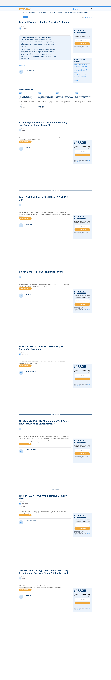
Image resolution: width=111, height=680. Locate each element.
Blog (85, 12)
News (24, 12)
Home (20, 17)
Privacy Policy (78, 50)
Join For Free (82, 43)
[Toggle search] (91, 9)
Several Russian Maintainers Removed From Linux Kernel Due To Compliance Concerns (45, 97)
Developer (52, 12)
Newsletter (85, 8)
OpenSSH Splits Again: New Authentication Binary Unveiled (64, 96)
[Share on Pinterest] (89, 17)
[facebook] (73, 9)
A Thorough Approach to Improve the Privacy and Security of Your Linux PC (26, 97)
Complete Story (23, 65)
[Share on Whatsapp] (91, 17)
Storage (79, 12)
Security (60, 12)
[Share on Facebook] (85, 17)
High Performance (70, 12)
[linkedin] (75, 9)
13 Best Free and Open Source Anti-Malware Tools (83, 96)
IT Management (32, 12)
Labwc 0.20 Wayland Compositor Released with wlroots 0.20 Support (82, 70)
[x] (78, 9)
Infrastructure (43, 12)
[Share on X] (87, 17)
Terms (88, 48)
